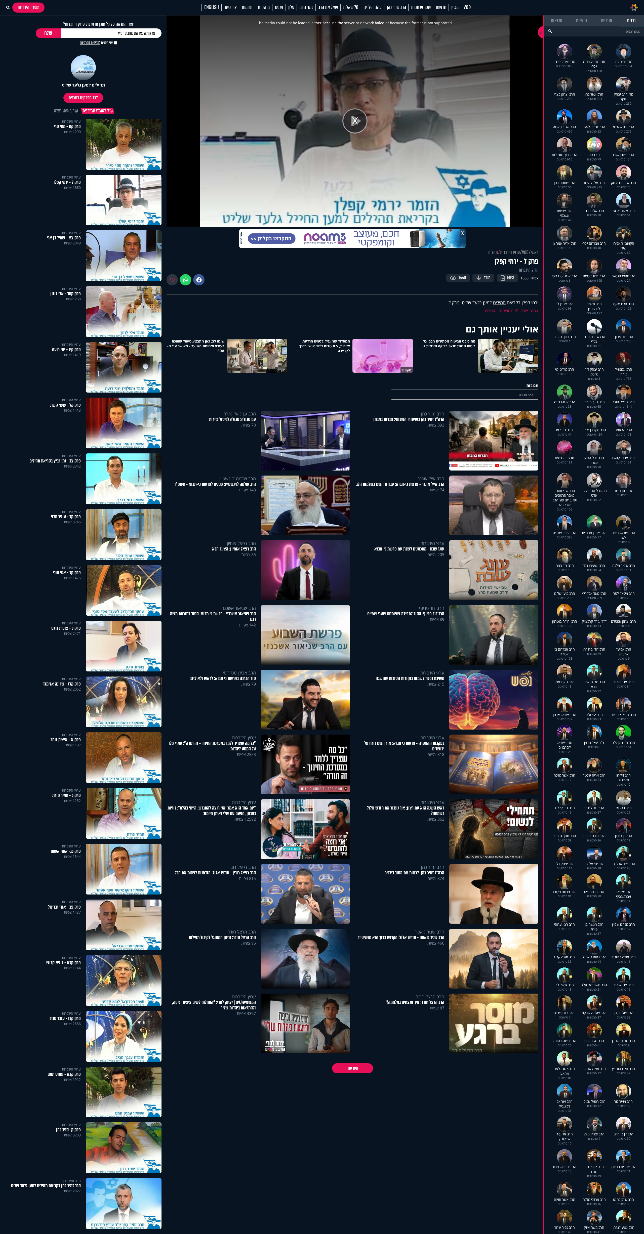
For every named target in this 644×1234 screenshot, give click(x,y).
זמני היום (306, 7)
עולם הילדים (373, 7)
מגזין (454, 7)
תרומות (247, 7)
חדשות (441, 7)
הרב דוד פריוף (431, 608)
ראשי (534, 252)
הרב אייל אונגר (431, 479)
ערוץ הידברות (510, 252)
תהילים (499, 303)
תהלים (493, 252)
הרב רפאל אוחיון (241, 543)
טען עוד (352, 1068)
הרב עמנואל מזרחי (239, 414)
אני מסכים (96, 43)
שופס (279, 7)
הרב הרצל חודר (242, 932)
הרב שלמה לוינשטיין (237, 479)
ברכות (489, 310)
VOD (467, 7)
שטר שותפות (420, 7)
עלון (291, 7)
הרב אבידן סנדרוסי (239, 673)
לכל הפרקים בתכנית (83, 98)
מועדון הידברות (28, 7)
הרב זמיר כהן (396, 7)
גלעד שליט (528, 310)
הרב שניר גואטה (429, 932)
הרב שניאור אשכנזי (239, 608)
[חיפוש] (550, 31)
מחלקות (264, 7)
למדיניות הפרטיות (90, 43)
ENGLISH (211, 7)
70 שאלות (350, 7)
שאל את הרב (328, 7)
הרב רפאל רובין (242, 867)
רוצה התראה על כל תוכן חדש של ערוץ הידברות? (99, 24)
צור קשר (230, 7)
